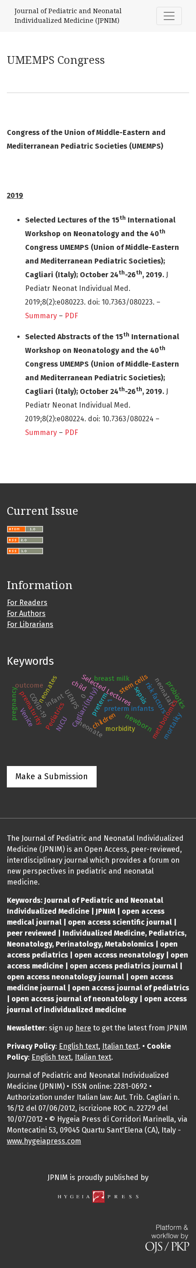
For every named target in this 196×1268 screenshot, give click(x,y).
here (83, 1028)
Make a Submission (51, 776)
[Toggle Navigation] (169, 16)
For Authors (26, 613)
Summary (41, 315)
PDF (71, 315)
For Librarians (30, 624)
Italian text (120, 1046)
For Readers (27, 602)
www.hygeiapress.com (44, 1141)
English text (78, 1046)
